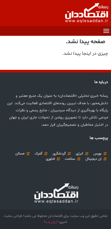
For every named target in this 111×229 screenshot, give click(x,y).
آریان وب (51, 222)
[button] (106, 31)
